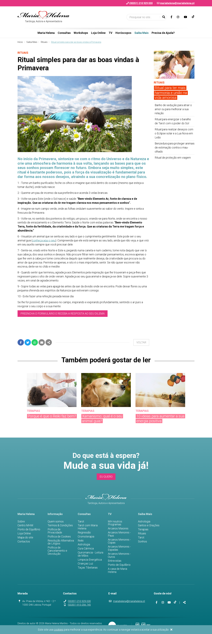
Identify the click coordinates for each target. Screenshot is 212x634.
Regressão (84, 532)
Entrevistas (114, 560)
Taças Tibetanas (88, 567)
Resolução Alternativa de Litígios (61, 542)
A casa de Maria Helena (117, 570)
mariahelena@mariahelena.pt (177, 3)
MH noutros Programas (115, 523)
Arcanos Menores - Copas (119, 541)
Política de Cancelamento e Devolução (57, 550)
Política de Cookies (59, 536)
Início (20, 42)
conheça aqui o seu (43, 240)
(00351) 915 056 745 (79, 604)
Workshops (81, 32)
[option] (52, 398)
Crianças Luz (85, 563)
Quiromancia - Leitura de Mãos (90, 554)
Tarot (81, 521)
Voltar (141, 342)
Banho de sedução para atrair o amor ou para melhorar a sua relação (173, 109)
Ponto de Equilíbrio (29, 529)
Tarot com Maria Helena (88, 527)
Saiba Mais (141, 32)
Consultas (64, 32)
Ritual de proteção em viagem (173, 157)
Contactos (24, 541)
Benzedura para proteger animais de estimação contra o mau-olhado (174, 147)
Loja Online (98, 32)
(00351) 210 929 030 (79, 601)
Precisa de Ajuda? (163, 32)
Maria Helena (46, 32)
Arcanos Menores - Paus (119, 534)
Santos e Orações (148, 525)
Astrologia (84, 544)
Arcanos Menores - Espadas (119, 548)
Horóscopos (123, 32)
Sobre (21, 521)
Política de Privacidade (55, 531)
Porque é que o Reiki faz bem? (52, 416)
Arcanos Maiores (118, 528)
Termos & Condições (60, 525)
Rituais (44, 42)
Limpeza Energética (90, 559)
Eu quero (106, 476)
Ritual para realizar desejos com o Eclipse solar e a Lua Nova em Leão (174, 133)
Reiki (80, 540)
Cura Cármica (86, 548)
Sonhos (142, 541)
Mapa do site (25, 537)
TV (110, 32)
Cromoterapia (86, 536)
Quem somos (56, 521)
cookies (58, 629)
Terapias (143, 529)
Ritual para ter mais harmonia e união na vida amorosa (171, 93)
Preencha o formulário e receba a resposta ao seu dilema (62, 313)
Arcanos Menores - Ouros (119, 555)
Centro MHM (25, 525)
